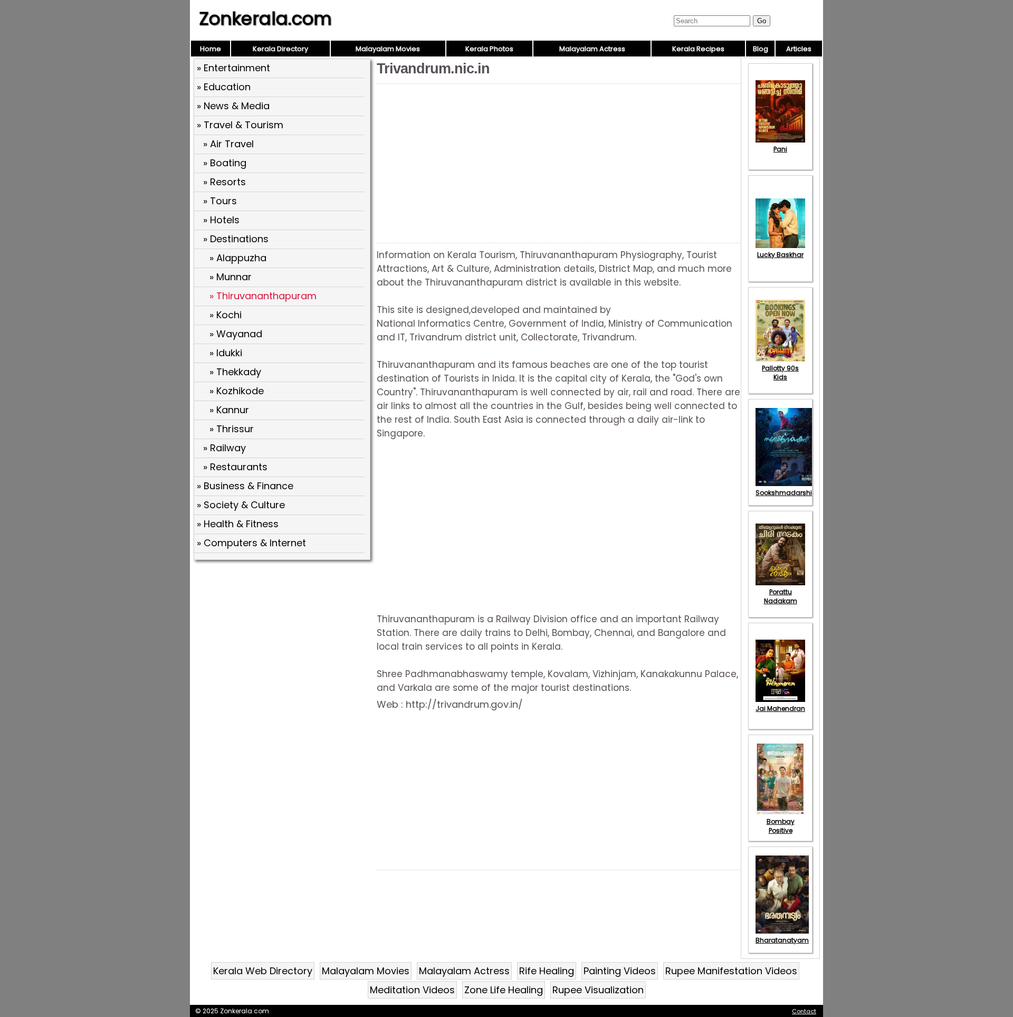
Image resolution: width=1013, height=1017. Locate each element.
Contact (804, 1011)
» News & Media (233, 105)
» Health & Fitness (238, 523)
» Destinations (236, 238)
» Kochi (225, 314)
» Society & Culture (241, 504)
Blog (760, 49)
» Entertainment (233, 67)
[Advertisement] (283, 640)
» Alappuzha (237, 257)
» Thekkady (235, 371)
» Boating (224, 162)
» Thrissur (231, 428)
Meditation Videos (412, 989)
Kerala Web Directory (262, 970)
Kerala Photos (489, 49)
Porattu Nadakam (780, 596)
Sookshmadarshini (787, 492)
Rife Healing (546, 970)
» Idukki (225, 352)
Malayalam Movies (388, 49)
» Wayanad (235, 333)
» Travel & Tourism (240, 124)
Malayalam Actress (592, 49)
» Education (224, 86)
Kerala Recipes (698, 49)
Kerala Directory (280, 49)
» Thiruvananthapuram (263, 295)
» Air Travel (228, 143)
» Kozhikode (236, 390)
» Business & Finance (245, 485)
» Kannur (229, 409)
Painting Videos (620, 970)
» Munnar (230, 276)
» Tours (220, 200)
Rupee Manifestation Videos (731, 970)
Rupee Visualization (598, 989)
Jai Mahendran (780, 708)
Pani (780, 149)
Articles (798, 49)
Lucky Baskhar (780, 254)
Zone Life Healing (503, 989)
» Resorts (224, 181)
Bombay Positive (781, 826)
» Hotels (221, 219)
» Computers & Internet (251, 542)
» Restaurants (235, 466)
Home (210, 49)
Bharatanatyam (782, 940)
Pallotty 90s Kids (780, 373)
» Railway (224, 447)
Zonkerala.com (265, 18)
